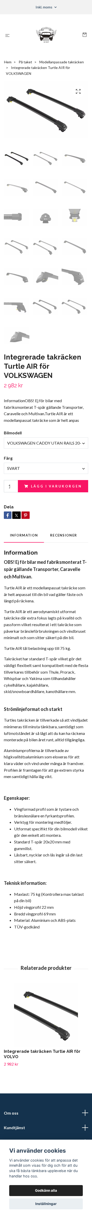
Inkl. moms (44, 7)
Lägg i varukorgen (56, 486)
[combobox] (46, 443)
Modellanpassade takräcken (61, 62)
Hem (8, 62)
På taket (25, 62)
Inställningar (46, 1204)
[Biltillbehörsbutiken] (47, 35)
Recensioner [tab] (63, 535)
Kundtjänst (14, 1127)
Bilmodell (13, 432)
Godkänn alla (46, 1190)
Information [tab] (24, 535)
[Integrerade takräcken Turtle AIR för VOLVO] (46, 1015)
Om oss (11, 1113)
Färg (8, 458)
